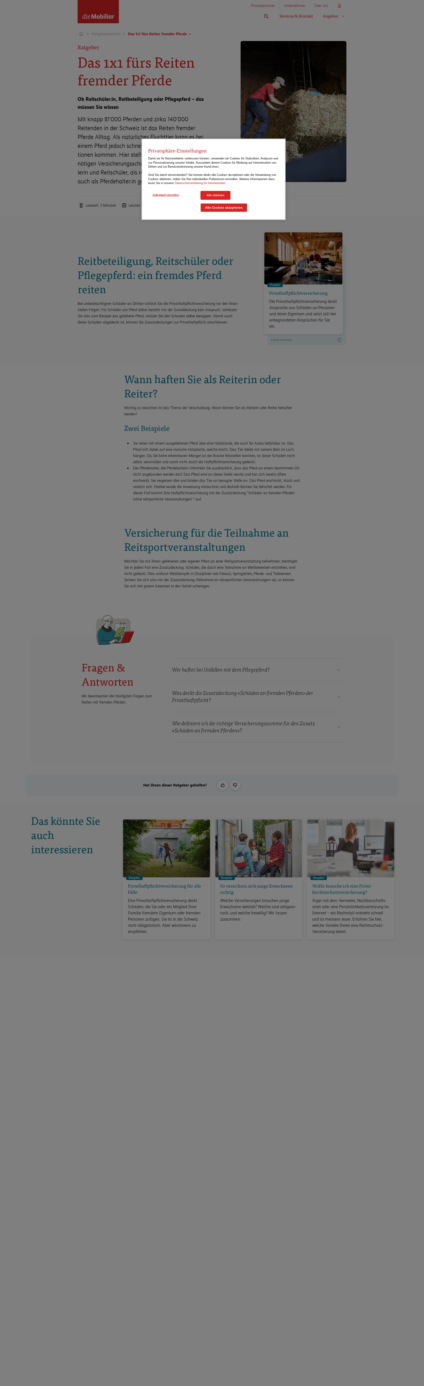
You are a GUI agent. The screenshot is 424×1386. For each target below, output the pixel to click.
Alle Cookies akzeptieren (224, 207)
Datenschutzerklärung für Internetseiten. (200, 183)
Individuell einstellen (166, 195)
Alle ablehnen (215, 195)
